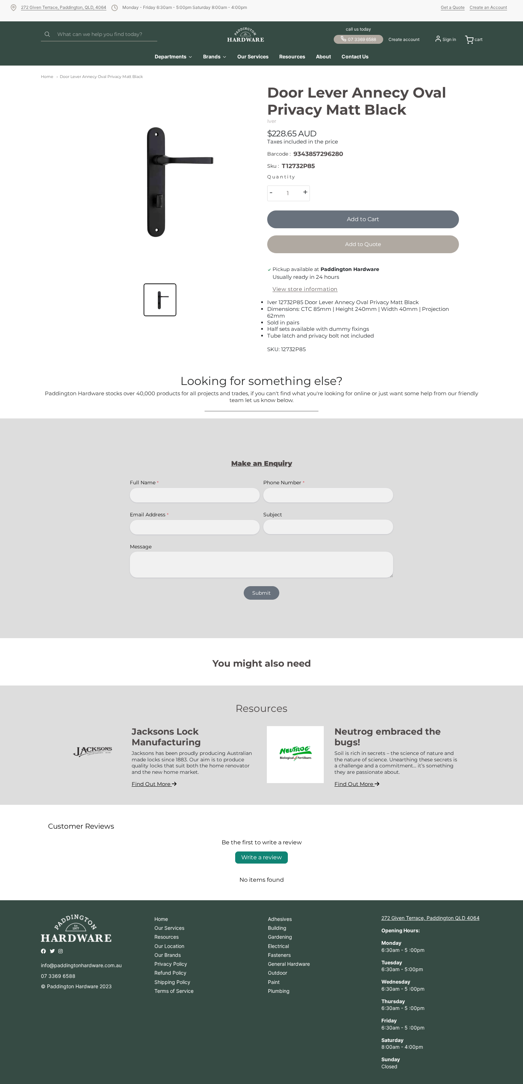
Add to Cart (363, 219)
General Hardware (289, 964)
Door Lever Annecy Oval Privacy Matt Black (101, 76)
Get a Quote (453, 7)
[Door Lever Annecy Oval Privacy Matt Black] (160, 180)
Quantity (281, 176)
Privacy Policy (170, 964)
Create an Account (488, 7)
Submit (261, 593)
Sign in (449, 39)
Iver (271, 121)
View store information (305, 289)
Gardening (280, 937)
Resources (166, 937)
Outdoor (277, 973)
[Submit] (47, 34)
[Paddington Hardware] (245, 34)
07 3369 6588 (362, 39)
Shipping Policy (172, 982)
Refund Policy (170, 973)
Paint (274, 982)
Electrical (278, 946)
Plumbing (279, 991)
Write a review (261, 857)
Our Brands (167, 955)
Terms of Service (174, 991)
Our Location (169, 946)
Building (277, 928)
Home (47, 76)
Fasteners (279, 955)
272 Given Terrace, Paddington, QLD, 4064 (63, 7)
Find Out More (152, 784)
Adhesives (280, 919)
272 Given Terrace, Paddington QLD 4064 (430, 918)
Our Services (169, 928)
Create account (404, 39)
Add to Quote (363, 244)
